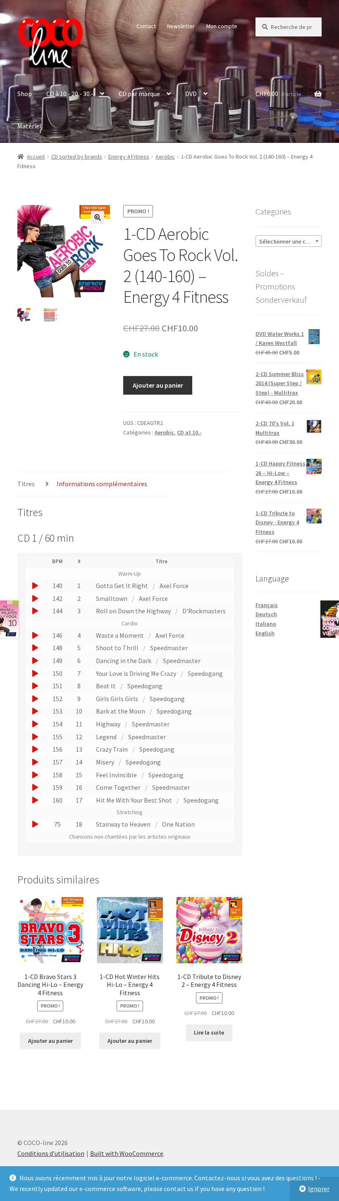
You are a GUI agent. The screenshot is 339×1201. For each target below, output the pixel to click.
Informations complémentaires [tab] (102, 484)
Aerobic (165, 156)
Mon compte (221, 26)
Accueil (36, 156)
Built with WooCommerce (126, 1153)
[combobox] (288, 241)
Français (266, 605)
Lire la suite (209, 1032)
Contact (146, 26)
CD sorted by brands (76, 156)
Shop (24, 93)
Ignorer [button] (318, 1188)
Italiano (265, 623)
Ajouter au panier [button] (50, 1040)
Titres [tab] (26, 484)
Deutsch (266, 614)
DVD (191, 93)
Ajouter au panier (158, 385)
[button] (97, 217)
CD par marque (139, 93)
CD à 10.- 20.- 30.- (69, 93)
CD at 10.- (189, 432)
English (265, 633)
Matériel (29, 126)
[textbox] (288, 241)
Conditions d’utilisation (50, 1153)
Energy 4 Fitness (128, 156)
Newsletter (181, 26)
